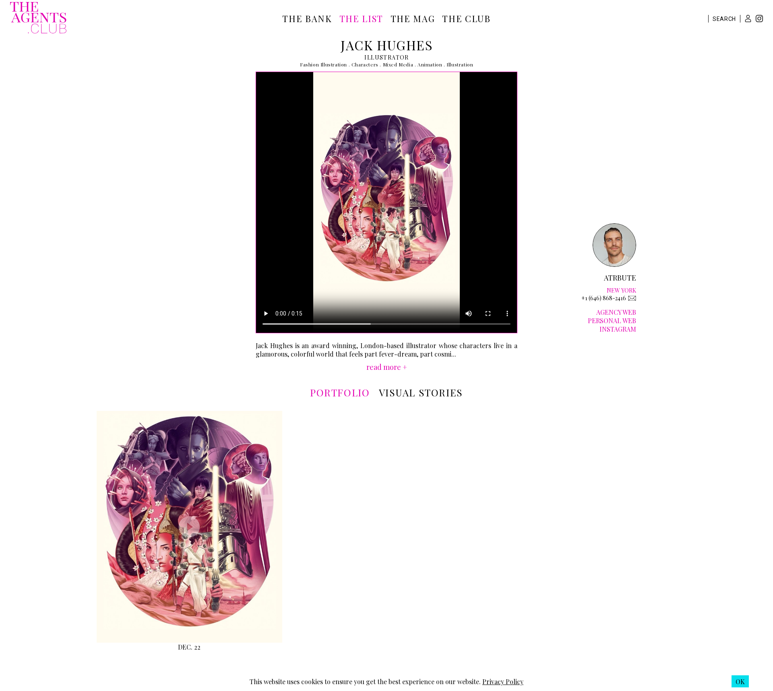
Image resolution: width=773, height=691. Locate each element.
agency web (616, 312)
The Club (466, 18)
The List (361, 18)
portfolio (340, 392)
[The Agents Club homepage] (38, 18)
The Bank (307, 18)
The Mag (413, 18)
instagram (617, 329)
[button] (748, 18)
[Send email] (632, 298)
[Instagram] (759, 19)
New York (621, 290)
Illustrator (386, 57)
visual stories (421, 392)
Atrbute (620, 278)
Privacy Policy (502, 681)
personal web (612, 320)
